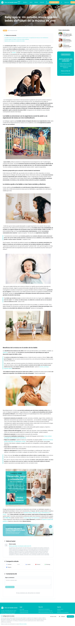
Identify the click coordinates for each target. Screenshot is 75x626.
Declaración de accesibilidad (62, 612)
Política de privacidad (24, 610)
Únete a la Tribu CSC (66, 54)
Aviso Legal (22, 609)
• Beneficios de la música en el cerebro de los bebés (14, 41)
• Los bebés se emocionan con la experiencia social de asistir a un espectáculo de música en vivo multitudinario (26, 37)
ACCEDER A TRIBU (54, 2)
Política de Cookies (23, 624)
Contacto (59, 610)
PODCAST (42, 2)
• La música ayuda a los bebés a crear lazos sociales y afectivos (16, 39)
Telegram (9, 567)
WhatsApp (48, 564)
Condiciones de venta (24, 612)
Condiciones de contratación (44, 609)
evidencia (5, 352)
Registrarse (66, 2)
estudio (14, 52)
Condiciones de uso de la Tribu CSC (45, 610)
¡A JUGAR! (47, 2)
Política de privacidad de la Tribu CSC (45, 612)
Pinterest (38, 564)
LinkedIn (29, 564)
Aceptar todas (70, 616)
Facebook (9, 564)
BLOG (31, 2)
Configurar (63, 616)
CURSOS (36, 2)
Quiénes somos (60, 609)
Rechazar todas (53, 616)
